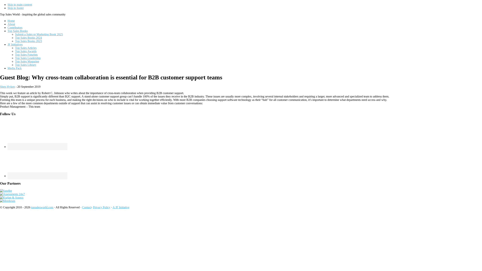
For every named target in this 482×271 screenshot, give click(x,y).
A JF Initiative (121, 207)
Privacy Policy (101, 207)
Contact (86, 207)
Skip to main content (20, 4)
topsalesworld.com (42, 207)
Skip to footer (16, 8)
